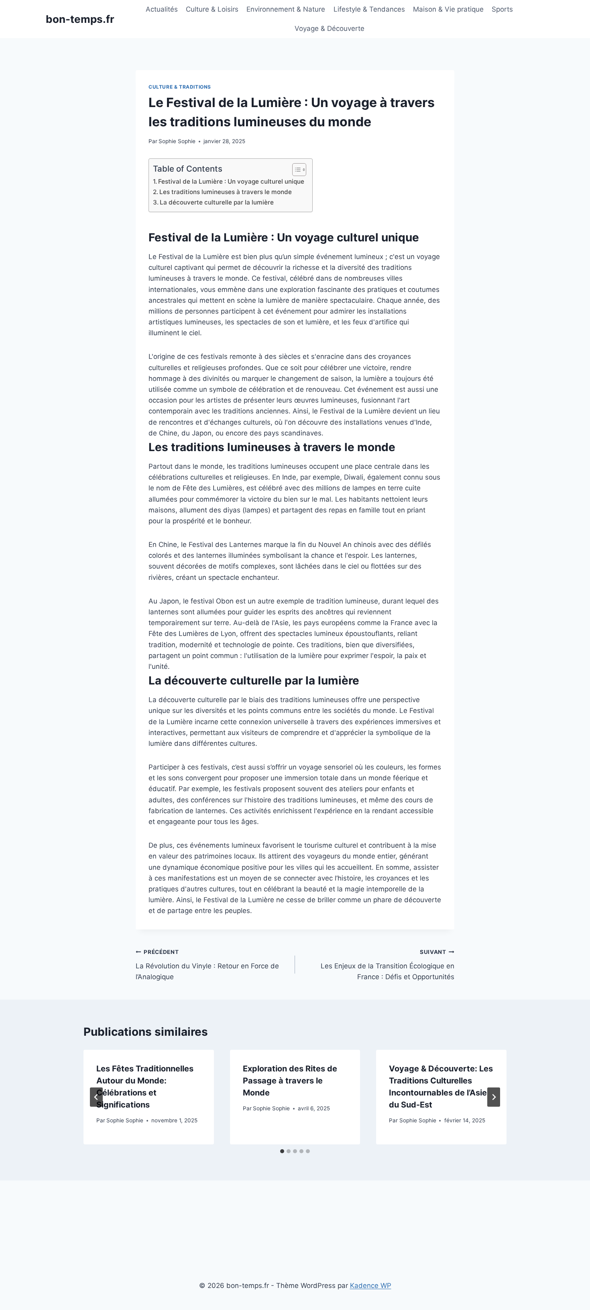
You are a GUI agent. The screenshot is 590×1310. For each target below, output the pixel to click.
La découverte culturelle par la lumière (217, 202)
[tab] (282, 1151)
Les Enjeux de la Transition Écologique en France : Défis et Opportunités (387, 965)
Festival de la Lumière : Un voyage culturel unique (231, 181)
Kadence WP (370, 1286)
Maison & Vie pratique (448, 9)
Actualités (162, 9)
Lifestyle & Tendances (369, 9)
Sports (502, 9)
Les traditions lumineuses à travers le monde (225, 192)
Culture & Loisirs (212, 9)
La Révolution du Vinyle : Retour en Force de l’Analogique (207, 965)
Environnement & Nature (285, 9)
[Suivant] (493, 1097)
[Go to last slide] (96, 1097)
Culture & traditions (180, 87)
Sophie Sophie (177, 141)
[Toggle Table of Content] (295, 169)
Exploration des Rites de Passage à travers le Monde (290, 1080)
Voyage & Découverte (329, 28)
